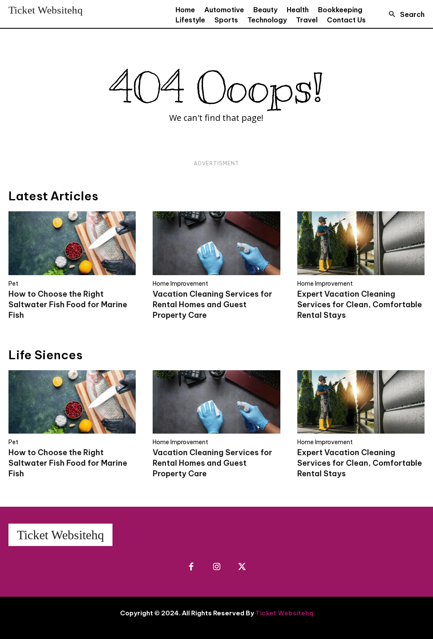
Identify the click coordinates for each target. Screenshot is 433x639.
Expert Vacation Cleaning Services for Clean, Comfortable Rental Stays (359, 304)
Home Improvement (180, 284)
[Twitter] (241, 567)
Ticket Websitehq (284, 613)
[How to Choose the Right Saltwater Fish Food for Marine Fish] (72, 243)
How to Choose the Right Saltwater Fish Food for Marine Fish (67, 304)
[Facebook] (191, 567)
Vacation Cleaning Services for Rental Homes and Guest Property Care (212, 304)
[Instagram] (216, 567)
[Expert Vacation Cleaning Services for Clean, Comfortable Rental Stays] (361, 243)
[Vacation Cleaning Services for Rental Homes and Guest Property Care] (216, 243)
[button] (404, 14)
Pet (13, 284)
